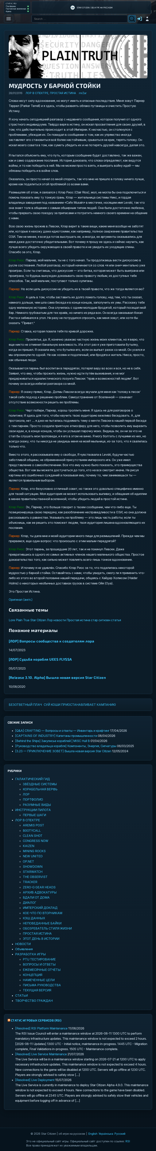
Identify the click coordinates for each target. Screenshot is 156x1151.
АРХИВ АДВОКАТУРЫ (40, 892)
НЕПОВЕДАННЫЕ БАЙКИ (42, 923)
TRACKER (30, 882)
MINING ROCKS (34, 851)
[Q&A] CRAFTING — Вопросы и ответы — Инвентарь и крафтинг (62, 731)
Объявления (24, 949)
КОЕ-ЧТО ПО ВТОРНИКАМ (42, 913)
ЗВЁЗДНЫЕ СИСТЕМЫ (40, 784)
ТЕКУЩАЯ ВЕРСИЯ (37, 990)
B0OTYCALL (32, 830)
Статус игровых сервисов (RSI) (36, 1020)
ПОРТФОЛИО (33, 799)
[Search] (132, 19)
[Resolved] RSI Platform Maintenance (41, 1028)
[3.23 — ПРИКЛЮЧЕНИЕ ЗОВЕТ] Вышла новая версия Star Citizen (63, 751)
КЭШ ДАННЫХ (34, 918)
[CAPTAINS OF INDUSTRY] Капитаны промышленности (56, 736)
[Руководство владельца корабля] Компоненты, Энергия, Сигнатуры (65, 746)
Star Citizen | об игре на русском (95, 7)
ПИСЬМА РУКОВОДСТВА (42, 985)
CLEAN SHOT (32, 836)
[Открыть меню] (8, 19)
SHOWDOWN (32, 866)
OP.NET (28, 861)
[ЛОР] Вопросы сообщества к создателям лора (51, 641)
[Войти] (147, 19)
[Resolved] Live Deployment (34, 1080)
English (92, 1133)
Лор (50, 620)
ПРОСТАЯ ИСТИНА (63, 93)
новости (59, 620)
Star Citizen (38, 620)
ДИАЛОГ (29, 902)
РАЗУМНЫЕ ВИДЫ (37, 805)
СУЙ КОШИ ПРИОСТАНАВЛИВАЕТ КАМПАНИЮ (80, 705)
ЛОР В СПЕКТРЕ (36, 93)
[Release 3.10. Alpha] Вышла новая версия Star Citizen (57, 677)
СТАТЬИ (21, 995)
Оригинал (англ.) (21, 599)
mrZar (83, 93)
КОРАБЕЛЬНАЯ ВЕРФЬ (40, 789)
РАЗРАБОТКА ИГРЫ (30, 954)
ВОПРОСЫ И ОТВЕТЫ (39, 964)
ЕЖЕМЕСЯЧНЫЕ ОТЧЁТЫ (42, 970)
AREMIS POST (33, 825)
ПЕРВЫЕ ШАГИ (34, 815)
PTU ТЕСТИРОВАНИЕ (39, 959)
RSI (127, 1141)
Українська (106, 1133)
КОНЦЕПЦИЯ (32, 975)
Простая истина (78, 620)
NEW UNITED (33, 856)
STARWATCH (32, 872)
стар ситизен (100, 620)
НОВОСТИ (23, 944)
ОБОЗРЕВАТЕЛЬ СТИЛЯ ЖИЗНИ (47, 928)
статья (116, 620)
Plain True (22, 620)
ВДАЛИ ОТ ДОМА (36, 897)
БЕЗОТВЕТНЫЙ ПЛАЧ (25, 705)
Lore (12, 620)
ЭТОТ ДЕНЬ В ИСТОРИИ (41, 939)
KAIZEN (28, 846)
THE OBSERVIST (35, 877)
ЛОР (26, 794)
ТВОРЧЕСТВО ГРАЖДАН (34, 1001)
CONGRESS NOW (35, 841)
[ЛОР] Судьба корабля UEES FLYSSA (40, 659)
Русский (119, 1133)
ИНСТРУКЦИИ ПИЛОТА (33, 810)
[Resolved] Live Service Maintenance (41, 1054)
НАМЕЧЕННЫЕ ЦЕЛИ (39, 980)
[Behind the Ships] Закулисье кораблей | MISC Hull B (52, 741)
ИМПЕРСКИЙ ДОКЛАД (40, 908)
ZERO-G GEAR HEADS (39, 887)
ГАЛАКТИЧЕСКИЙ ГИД (32, 779)
